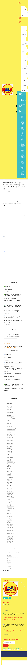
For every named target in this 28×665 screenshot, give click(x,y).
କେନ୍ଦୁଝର (22, 175)
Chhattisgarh (23, 100)
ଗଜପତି (22, 126)
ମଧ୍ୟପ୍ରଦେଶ (23, 157)
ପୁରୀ (21, 147)
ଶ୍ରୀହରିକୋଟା (23, 167)
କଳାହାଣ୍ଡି (22, 122)
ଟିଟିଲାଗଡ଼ (22, 135)
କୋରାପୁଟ (22, 123)
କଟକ (22, 118)
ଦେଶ (21, 140)
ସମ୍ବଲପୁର (22, 168)
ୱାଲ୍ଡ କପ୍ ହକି (22, 165)
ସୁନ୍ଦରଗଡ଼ (22, 169)
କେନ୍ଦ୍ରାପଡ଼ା (23, 177)
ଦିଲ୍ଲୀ (22, 139)
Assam (22, 101)
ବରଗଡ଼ (22, 149)
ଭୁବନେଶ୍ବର (23, 156)
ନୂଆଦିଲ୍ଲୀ (22, 143)
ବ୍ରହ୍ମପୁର (22, 155)
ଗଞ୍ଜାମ (22, 127)
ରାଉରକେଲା (23, 162)
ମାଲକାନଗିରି (23, 160)
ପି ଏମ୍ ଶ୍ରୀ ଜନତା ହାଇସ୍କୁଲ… (12, 311)
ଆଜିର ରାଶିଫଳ (8, 289)
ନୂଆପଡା (22, 144)
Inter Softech (20, 654)
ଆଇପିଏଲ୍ (22, 116)
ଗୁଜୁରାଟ (22, 128)
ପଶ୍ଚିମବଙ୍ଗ (23, 145)
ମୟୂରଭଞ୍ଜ (22, 158)
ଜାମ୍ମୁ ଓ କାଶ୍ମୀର (22, 133)
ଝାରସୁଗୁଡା (22, 134)
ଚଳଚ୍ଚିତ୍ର (22, 129)
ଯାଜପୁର (22, 161)
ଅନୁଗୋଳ (22, 115)
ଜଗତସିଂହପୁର (23, 130)
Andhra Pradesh (22, 96)
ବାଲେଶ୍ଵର (22, 152)
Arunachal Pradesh (22, 99)
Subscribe (7, 343)
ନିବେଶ (22, 141)
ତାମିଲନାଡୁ (22, 138)
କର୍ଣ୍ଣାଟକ (22, 121)
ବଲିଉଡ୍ (22, 151)
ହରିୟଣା (22, 173)
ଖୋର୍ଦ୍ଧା (22, 124)
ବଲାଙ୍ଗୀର (22, 150)
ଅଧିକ (20, 113)
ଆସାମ (22, 117)
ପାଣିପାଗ (22, 146)
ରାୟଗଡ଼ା (22, 163)
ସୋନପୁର (22, 172)
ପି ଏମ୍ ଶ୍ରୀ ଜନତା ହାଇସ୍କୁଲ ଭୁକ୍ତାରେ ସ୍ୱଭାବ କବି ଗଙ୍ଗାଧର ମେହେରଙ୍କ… (14, 630)
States (20, 94)
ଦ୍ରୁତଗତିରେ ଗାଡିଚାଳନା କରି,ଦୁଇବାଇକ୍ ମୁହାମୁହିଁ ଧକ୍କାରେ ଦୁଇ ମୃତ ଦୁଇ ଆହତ (13, 618)
